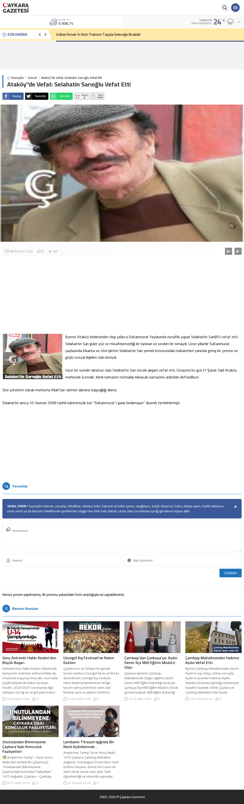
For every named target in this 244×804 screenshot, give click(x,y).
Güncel (32, 77)
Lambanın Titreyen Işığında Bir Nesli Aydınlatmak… (88, 744)
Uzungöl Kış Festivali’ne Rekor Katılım (88, 660)
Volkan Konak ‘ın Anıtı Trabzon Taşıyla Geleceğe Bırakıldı (98, 34)
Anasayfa (17, 77)
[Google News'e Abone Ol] (81, 96)
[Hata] (97, 96)
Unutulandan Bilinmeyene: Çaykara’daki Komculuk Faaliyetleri (24, 746)
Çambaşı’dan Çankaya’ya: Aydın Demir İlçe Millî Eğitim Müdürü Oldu (150, 662)
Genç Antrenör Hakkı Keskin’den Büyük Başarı (29, 660)
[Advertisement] (122, 55)
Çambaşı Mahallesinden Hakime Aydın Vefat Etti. (212, 660)
